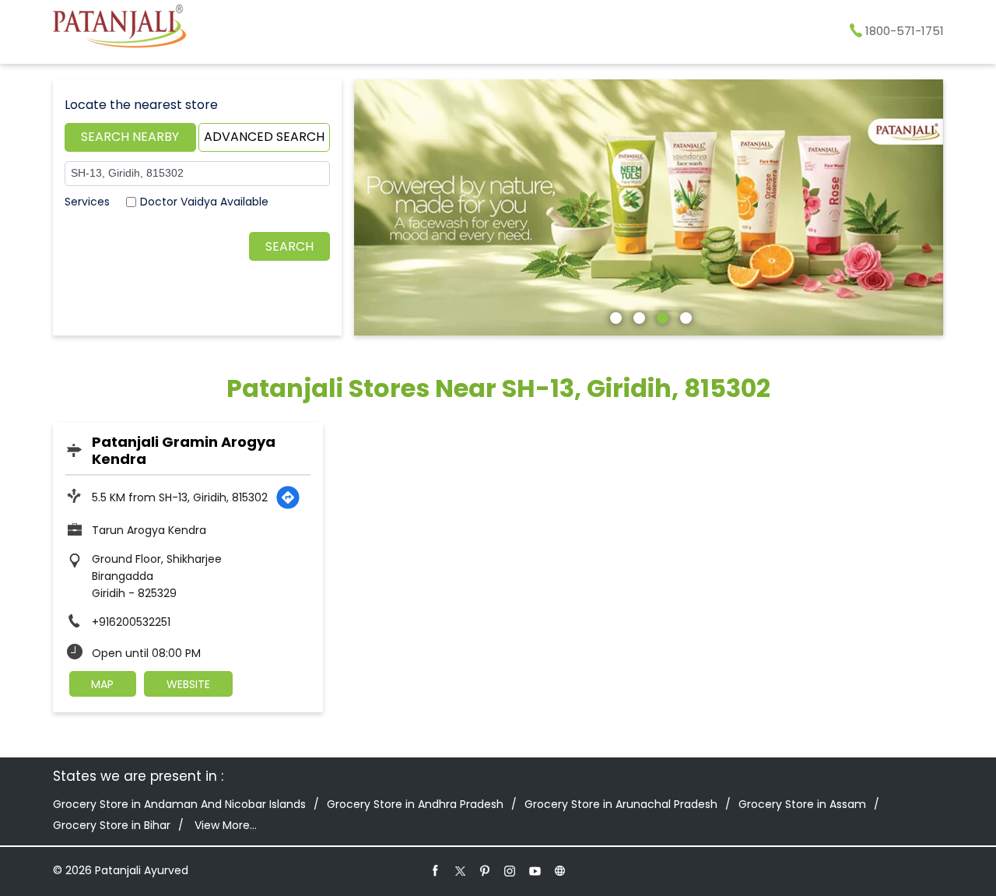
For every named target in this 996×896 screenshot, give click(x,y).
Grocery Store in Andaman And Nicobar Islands (179, 804)
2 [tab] (637, 316)
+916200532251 (131, 622)
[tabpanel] (649, 207)
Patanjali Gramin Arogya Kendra (183, 450)
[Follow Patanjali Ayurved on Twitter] (461, 870)
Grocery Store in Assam (802, 804)
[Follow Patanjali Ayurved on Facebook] (436, 870)
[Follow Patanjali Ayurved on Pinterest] (485, 870)
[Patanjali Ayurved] (119, 29)
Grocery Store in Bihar (111, 825)
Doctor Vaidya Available (204, 201)
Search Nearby (130, 137)
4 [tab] (684, 316)
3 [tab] (661, 316)
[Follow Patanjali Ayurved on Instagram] (510, 870)
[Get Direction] (287, 497)
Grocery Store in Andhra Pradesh (415, 804)
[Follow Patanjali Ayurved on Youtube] (535, 870)
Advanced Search (264, 137)
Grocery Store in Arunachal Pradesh (620, 804)
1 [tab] (614, 316)
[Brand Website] (560, 870)
